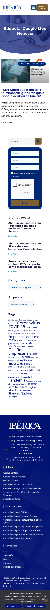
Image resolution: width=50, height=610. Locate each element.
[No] (46, 600)
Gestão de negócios (27, 347)
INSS (20, 367)
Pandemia (17, 380)
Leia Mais (12, 236)
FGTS (11, 340)
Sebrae (22, 390)
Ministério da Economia (18, 377)
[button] (33, 7)
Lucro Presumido (21, 370)
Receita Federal (18, 387)
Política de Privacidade (34, 606)
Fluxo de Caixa (21, 340)
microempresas (34, 374)
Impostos (13, 366)
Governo (25, 357)
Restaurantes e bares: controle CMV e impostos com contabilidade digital (24, 264)
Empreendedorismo (23, 336)
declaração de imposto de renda (20, 330)
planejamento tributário (17, 384)
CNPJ (15, 323)
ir (23, 367)
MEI (26, 373)
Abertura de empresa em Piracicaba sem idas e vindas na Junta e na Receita (24, 227)
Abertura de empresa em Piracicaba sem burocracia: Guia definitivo (25, 246)
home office (21, 360)
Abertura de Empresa (17, 320)
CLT (10, 323)
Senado (28, 390)
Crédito (34, 327)
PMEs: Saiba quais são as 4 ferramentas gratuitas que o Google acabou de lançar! (22, 93)
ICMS (30, 360)
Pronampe (32, 383)
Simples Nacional (20, 393)
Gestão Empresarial (19, 351)
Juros (27, 367)
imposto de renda (20, 363)
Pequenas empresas (33, 381)
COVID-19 (16, 326)
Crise (28, 327)
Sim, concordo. (13, 606)
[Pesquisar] (38, 141)
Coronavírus (28, 323)
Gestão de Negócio (20, 345)
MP (30, 376)
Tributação (12, 397)
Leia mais (6, 122)
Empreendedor (28, 333)
